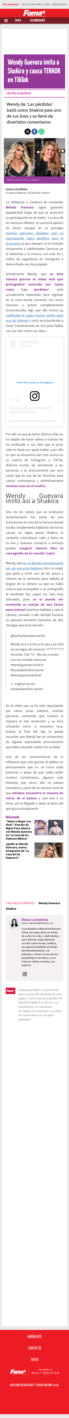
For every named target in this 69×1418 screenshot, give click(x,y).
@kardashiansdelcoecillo (28, 635)
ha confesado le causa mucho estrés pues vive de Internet (34, 315)
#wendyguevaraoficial (26, 675)
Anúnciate (34, 1337)
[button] (28, 132)
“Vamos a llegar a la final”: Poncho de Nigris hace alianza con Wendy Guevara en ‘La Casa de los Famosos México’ (19, 830)
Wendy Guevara (49, 903)
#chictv (39, 665)
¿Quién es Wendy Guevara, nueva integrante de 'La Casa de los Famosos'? (17, 851)
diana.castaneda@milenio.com (37, 923)
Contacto (34, 1348)
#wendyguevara (22, 665)
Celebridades (37, 20)
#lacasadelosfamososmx (27, 670)
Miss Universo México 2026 (35, 4)
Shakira (11, 909)
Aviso (34, 1360)
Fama (18, 20)
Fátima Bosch (59, 4)
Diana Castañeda (16, 189)
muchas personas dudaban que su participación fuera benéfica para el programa (34, 238)
